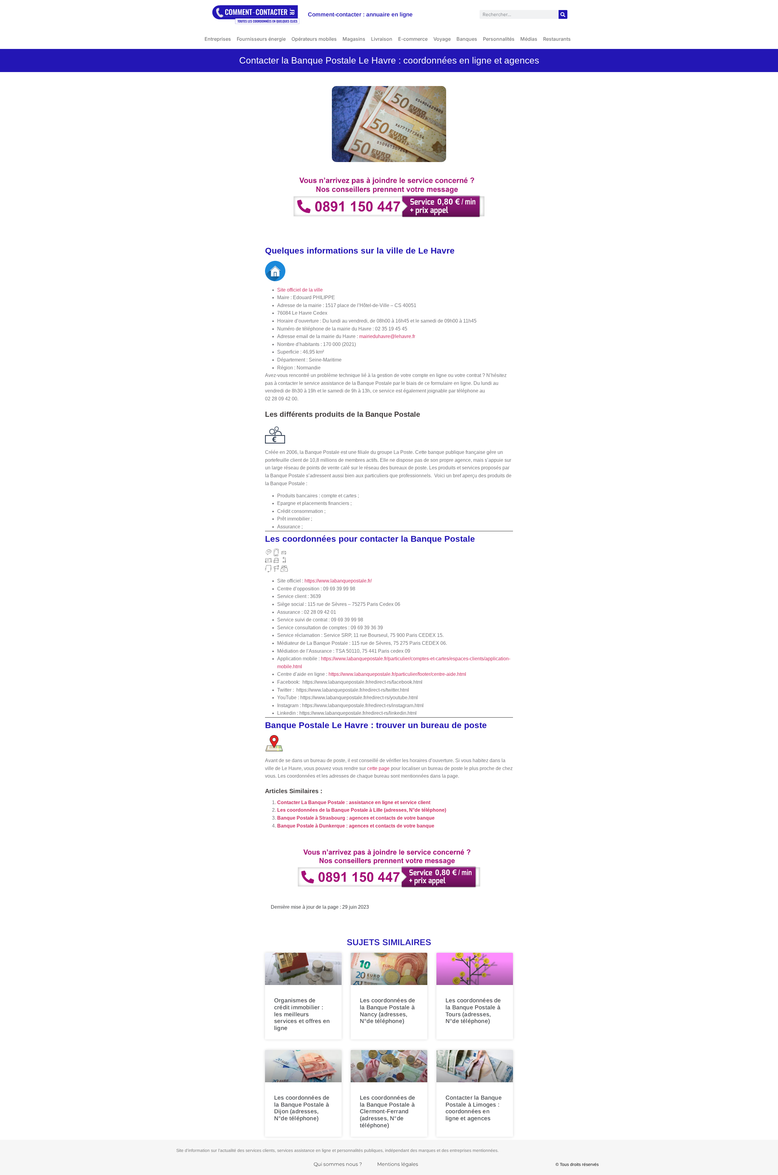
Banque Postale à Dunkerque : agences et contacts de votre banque (355, 825)
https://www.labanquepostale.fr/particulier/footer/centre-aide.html (397, 674)
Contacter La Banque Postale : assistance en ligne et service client (353, 802)
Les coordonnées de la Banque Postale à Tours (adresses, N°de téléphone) (473, 1010)
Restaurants (557, 39)
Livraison (381, 39)
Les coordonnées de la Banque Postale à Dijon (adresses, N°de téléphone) (302, 1107)
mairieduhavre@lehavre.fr (387, 336)
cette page (378, 768)
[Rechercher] (563, 14)
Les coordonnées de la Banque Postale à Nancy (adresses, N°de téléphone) (387, 1010)
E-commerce (413, 39)
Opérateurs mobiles (314, 39)
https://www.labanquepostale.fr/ (338, 580)
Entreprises (218, 39)
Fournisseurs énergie (261, 39)
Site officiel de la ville (300, 289)
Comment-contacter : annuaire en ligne (360, 14)
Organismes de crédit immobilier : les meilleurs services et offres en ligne (302, 1014)
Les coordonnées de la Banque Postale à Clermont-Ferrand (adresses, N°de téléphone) (387, 1111)
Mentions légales (397, 1164)
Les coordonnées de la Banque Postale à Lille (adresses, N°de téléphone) (361, 810)
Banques (466, 39)
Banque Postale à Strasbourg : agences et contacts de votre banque (356, 818)
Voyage (442, 39)
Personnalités (499, 39)
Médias (528, 39)
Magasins (354, 39)
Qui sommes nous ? (338, 1164)
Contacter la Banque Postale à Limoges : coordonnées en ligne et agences (474, 1107)
